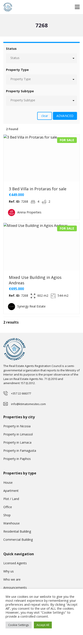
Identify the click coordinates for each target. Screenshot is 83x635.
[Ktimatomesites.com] (6, 7)
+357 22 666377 (21, 393)
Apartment (11, 491)
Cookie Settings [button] (18, 625)
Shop (7, 515)
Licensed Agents (15, 563)
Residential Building (17, 531)
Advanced (64, 116)
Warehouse (11, 523)
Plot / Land (11, 499)
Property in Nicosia (17, 426)
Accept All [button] (43, 625)
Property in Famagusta (19, 450)
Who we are (12, 579)
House (8, 482)
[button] (41, 58)
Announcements (15, 587)
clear (44, 116)
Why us (8, 571)
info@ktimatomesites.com (28, 404)
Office (7, 507)
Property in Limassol (18, 434)
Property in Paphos (17, 459)
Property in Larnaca (17, 442)
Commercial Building (18, 539)
